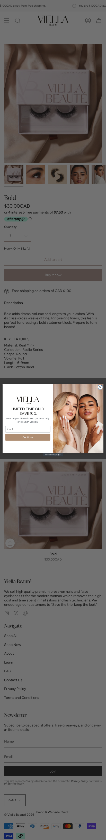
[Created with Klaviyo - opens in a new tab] (53, 454)
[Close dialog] (100, 387)
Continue (27, 437)
